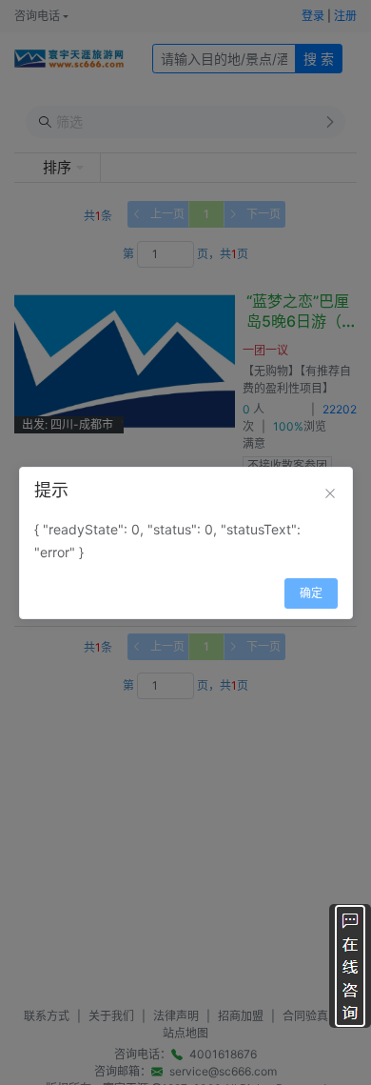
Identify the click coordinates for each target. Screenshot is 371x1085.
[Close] (330, 493)
